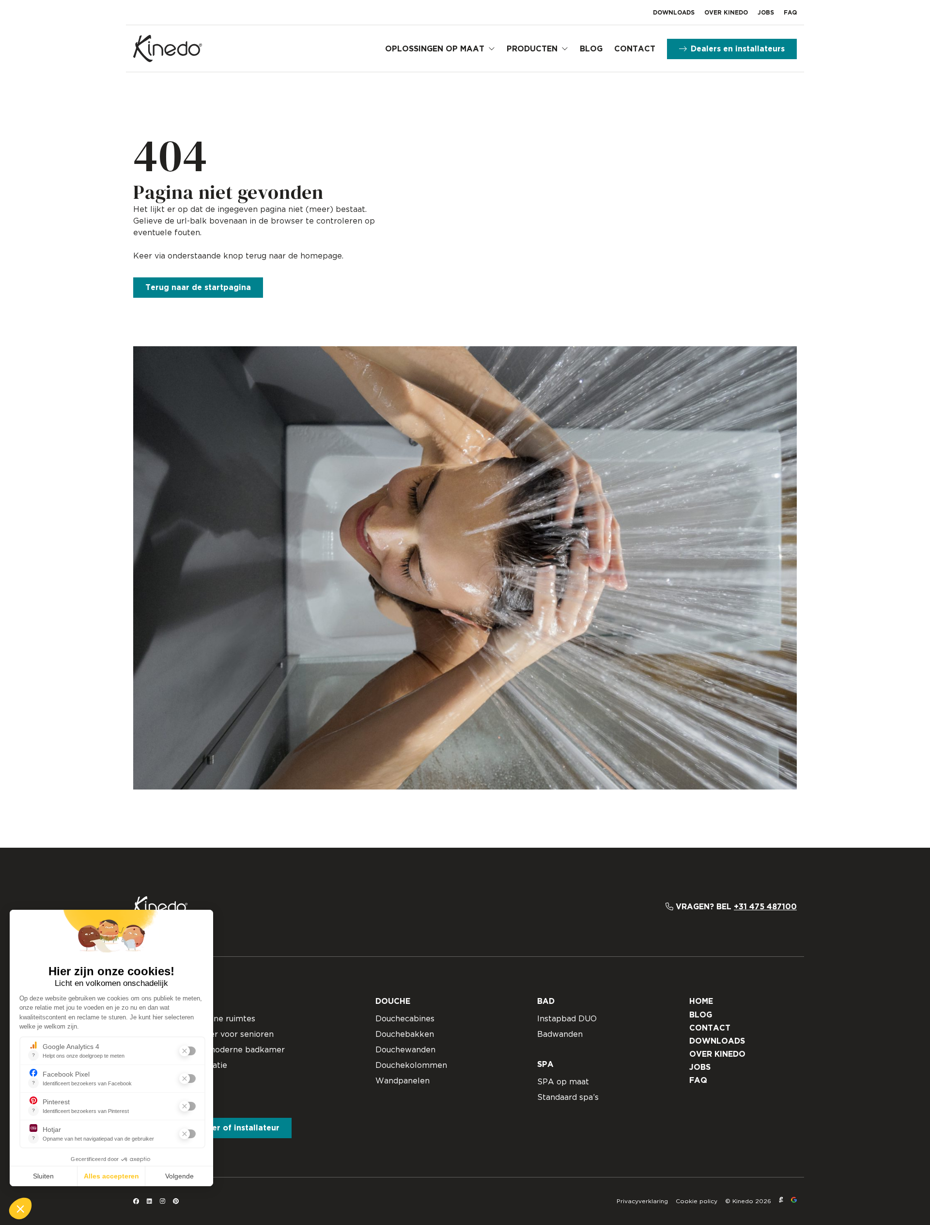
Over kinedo (726, 13)
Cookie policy (696, 1201)
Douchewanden (405, 1050)
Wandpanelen (402, 1081)
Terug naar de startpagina (198, 287)
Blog (591, 49)
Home (701, 1001)
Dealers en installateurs (738, 49)
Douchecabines (404, 1019)
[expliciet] (781, 1201)
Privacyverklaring (642, 1201)
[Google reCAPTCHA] (794, 1201)
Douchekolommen (411, 1065)
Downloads (674, 13)
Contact (634, 49)
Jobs (766, 13)
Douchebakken (404, 1034)
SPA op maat (563, 1082)
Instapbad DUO (567, 1019)
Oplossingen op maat (434, 49)
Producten (532, 49)
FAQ (790, 13)
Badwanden (560, 1034)
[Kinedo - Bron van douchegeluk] (167, 48)
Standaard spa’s (568, 1097)
